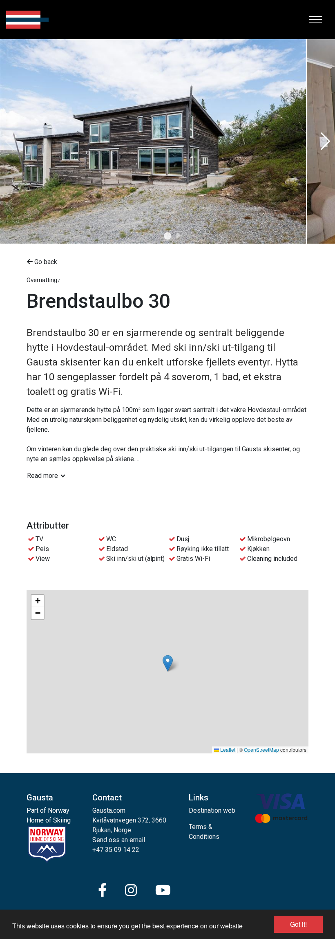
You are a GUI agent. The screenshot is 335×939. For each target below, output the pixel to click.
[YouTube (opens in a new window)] (163, 890)
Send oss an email (118, 840)
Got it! (298, 924)
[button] (167, 236)
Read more (42, 476)
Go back (45, 262)
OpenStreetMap (261, 749)
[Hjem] (27, 19)
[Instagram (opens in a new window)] (131, 890)
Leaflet (227, 749)
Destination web (212, 810)
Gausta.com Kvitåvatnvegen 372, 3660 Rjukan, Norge (129, 820)
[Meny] (315, 19)
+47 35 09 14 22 (115, 850)
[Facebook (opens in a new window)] (102, 890)
